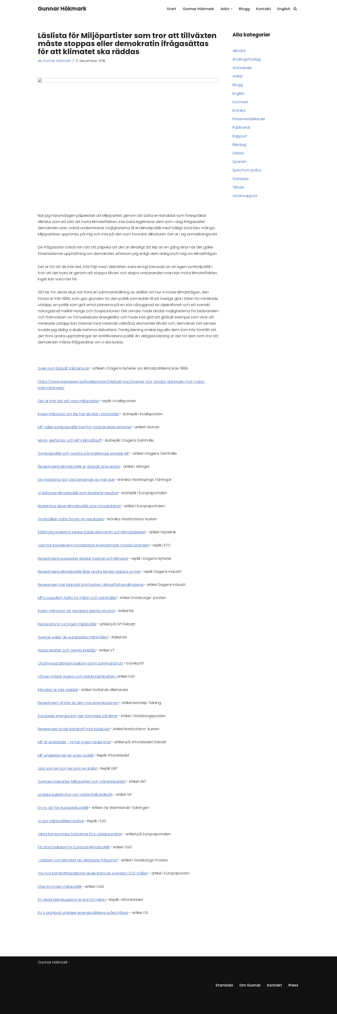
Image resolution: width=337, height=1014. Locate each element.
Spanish (239, 161)
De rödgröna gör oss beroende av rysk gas (76, 479)
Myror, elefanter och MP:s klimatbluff (70, 440)
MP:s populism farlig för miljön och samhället (77, 597)
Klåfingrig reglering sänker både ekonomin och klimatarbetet (92, 532)
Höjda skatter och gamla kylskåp (67, 650)
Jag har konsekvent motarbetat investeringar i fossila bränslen (93, 545)
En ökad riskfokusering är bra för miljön (72, 899)
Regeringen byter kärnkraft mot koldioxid (74, 729)
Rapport (239, 136)
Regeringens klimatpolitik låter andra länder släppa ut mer (89, 571)
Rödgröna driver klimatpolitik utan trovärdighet (79, 506)
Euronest (240, 102)
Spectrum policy (247, 170)
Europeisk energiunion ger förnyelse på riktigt (77, 716)
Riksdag (239, 144)
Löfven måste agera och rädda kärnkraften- (77, 676)
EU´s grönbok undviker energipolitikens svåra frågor (83, 912)
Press (293, 985)
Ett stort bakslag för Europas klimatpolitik (74, 847)
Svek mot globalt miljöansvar (63, 368)
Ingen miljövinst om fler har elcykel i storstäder (78, 414)
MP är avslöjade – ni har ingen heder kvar (74, 742)
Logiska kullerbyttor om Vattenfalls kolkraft (75, 794)
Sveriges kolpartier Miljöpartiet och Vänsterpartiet (81, 781)
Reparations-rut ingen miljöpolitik (67, 624)
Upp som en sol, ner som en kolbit (67, 768)
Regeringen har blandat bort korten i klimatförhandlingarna (90, 584)
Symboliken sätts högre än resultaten (71, 519)
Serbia (238, 153)
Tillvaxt (238, 187)
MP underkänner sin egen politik (66, 755)
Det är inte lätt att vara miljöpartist (68, 401)
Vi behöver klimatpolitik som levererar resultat (78, 493)
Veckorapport (244, 195)
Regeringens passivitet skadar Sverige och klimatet (83, 558)
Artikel (237, 76)
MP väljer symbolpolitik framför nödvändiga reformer (84, 427)
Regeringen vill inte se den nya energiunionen (78, 702)
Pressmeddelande (248, 119)
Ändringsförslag (246, 59)
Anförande (242, 67)
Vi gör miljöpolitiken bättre (61, 821)
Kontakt (263, 8)
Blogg (244, 8)
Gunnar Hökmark (198, 8)
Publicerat (241, 127)
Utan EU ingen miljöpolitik (59, 886)
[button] (231, 9)
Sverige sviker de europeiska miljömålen (73, 637)
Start (171, 8)
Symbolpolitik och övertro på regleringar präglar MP (83, 453)
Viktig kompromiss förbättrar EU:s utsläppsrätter (80, 834)
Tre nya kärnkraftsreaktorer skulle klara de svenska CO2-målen (93, 873)
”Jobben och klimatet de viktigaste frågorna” (78, 860)
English (283, 8)
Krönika (238, 110)
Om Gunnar (250, 985)
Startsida (240, 178)
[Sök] (295, 9)
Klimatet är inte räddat (58, 689)
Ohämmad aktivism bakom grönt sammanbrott (80, 663)
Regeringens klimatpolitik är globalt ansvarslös (79, 466)
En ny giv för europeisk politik (63, 807)
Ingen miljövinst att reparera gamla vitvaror (76, 610)
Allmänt (239, 50)
